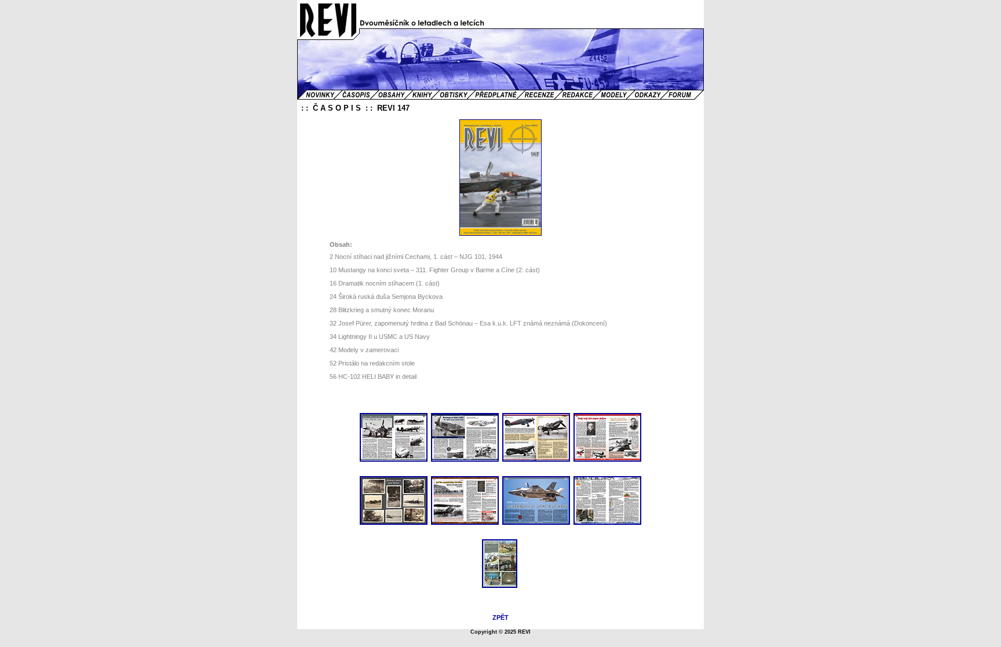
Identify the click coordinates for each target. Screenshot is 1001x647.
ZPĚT (500, 617)
